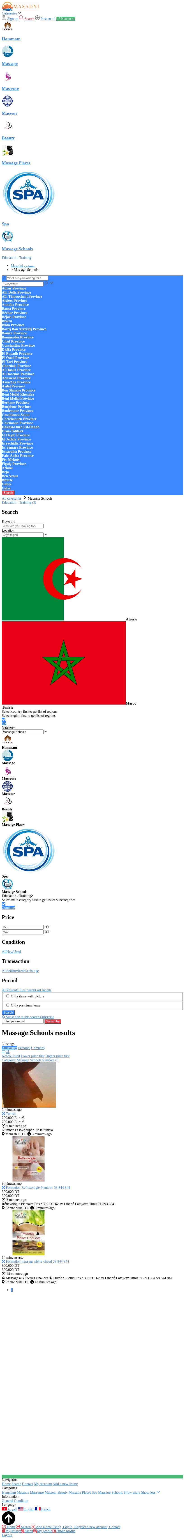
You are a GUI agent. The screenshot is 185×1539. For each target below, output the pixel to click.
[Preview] (3, 1114)
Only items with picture (27, 996)
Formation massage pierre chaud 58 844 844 (37, 1261)
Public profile (65, 1531)
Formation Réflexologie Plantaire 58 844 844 (38, 1187)
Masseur (51, 1492)
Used (17, 951)
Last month (43, 990)
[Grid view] (7, 1052)
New (9, 951)
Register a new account (90, 1527)
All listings (9, 1048)
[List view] (3, 1052)
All (4, 951)
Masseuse (37, 1492)
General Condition (15, 1501)
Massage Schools (110, 1492)
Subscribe (52, 1021)
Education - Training (16, 258)
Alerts (28, 1531)
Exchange (32, 971)
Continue (8, 907)
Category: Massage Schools (21, 1060)
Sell (9, 971)
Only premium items (25, 1005)
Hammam (9, 1492)
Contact (27, 1484)
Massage (23, 1492)
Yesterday (13, 990)
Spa (94, 1492)
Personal (24, 1048)
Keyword (8, 521)
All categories (11, 498)
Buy (15, 971)
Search (8, 492)
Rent (21, 971)
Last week (27, 990)
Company (38, 1048)
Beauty (63, 1492)
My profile (44, 1531)
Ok (4, 723)
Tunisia (11, 1114)
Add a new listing (65, 1484)
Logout (7, 1535)
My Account (43, 1484)
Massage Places (80, 1492)
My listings (13, 1531)
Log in (67, 1527)
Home (6, 1484)
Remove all (50, 1060)
